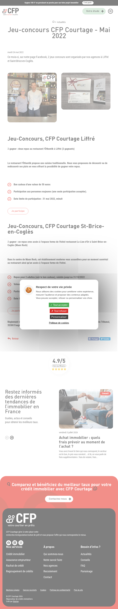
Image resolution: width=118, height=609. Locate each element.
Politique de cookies (59, 322)
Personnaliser (59, 317)
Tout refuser (60, 310)
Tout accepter (60, 305)
